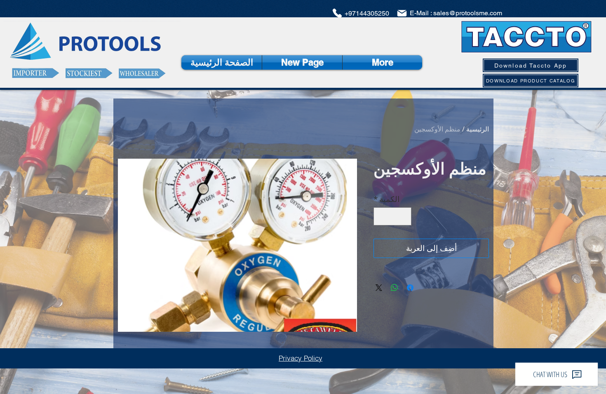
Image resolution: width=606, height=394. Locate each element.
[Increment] (381, 216)
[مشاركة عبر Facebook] (410, 288)
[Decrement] (404, 216)
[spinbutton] (392, 216)
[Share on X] (379, 288)
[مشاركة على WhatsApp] (394, 288)
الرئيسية (477, 129)
